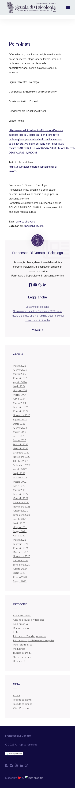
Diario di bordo (21, 627)
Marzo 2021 (19, 539)
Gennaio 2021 (20, 548)
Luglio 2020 (19, 572)
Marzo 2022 (19, 489)
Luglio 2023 (19, 423)
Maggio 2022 (20, 481)
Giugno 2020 (20, 576)
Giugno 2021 (20, 527)
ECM (15, 632)
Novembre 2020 (21, 556)
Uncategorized (20, 661)
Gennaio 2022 (20, 498)
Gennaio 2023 (20, 448)
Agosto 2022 (20, 469)
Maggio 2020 (20, 581)
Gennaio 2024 (20, 411)
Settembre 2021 (21, 514)
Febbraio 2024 (20, 406)
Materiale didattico (22, 644)
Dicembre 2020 (21, 552)
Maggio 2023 (20, 431)
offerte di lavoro (25, 221)
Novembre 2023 (21, 415)
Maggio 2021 (20, 531)
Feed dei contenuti (22, 699)
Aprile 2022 (19, 485)
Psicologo (19, 44)
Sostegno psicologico (38, 306)
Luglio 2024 (19, 386)
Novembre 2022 (21, 456)
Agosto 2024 (20, 382)
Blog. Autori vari (21, 623)
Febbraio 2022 (20, 494)
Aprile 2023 (19, 436)
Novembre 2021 (21, 506)
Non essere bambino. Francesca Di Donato (37, 311)
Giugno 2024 (20, 390)
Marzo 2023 (19, 440)
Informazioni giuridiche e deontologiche (33, 640)
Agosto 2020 (20, 568)
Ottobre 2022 (20, 460)
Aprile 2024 (19, 398)
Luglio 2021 (19, 523)
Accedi (16, 695)
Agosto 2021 (20, 518)
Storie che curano (22, 656)
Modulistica (19, 648)
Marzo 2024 (19, 402)
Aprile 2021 (19, 535)
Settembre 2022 (21, 465)
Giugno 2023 (20, 427)
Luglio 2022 (19, 473)
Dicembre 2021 (21, 502)
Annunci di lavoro (34, 225)
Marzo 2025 (19, 373)
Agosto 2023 (20, 419)
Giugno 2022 (20, 477)
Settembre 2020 (21, 564)
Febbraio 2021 (20, 543)
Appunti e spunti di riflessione (28, 619)
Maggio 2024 (20, 394)
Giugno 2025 (20, 369)
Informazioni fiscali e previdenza (29, 636)
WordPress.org (21, 707)
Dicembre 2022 (21, 452)
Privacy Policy (15, 753)
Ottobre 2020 (20, 560)
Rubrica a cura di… (22, 652)
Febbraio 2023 (20, 444)
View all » (37, 329)
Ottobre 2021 (20, 510)
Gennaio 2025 (20, 377)
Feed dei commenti (22, 703)
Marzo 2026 (19, 365)
